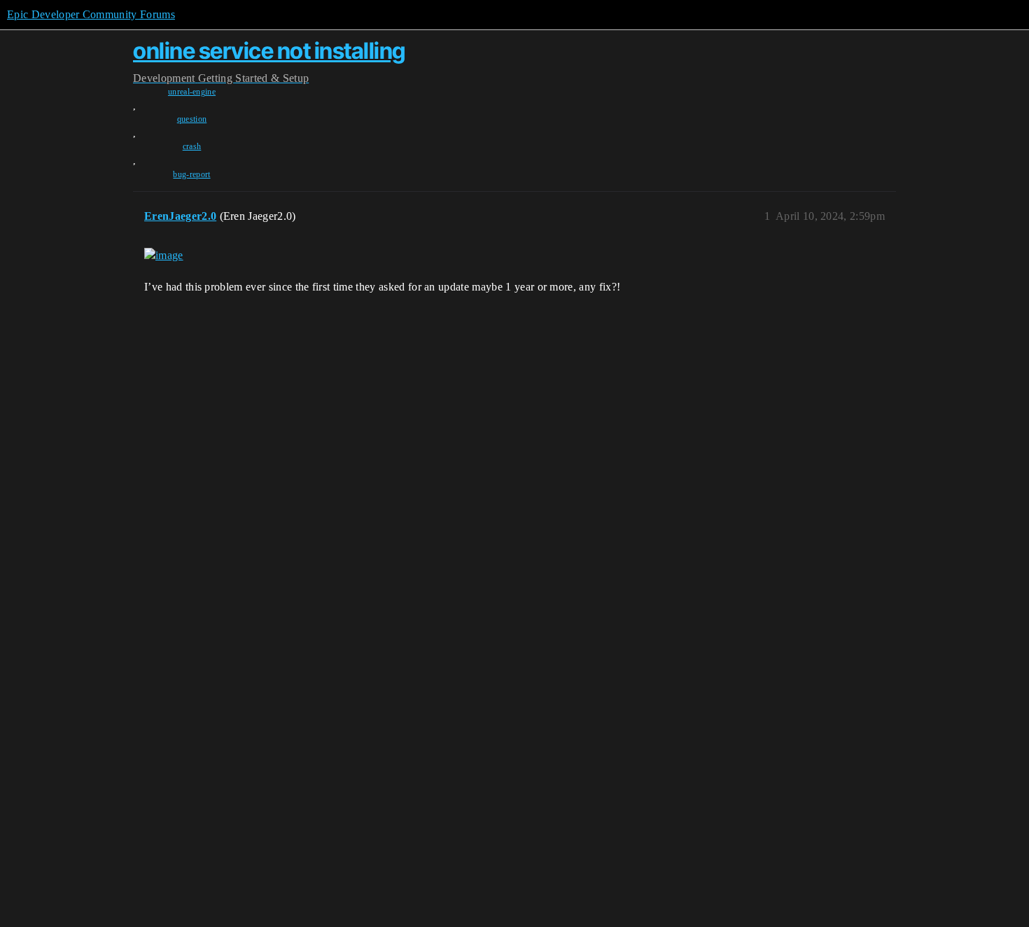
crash (192, 146)
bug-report (191, 174)
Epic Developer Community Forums (91, 14)
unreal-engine (192, 92)
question (192, 119)
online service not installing (269, 50)
